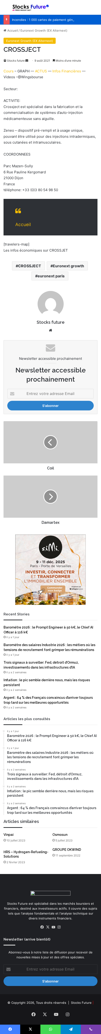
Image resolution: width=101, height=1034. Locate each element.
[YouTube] (53, 927)
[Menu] (6, 9)
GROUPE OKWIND (66, 850)
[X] (47, 927)
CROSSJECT (29, 266)
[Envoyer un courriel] (26, 60)
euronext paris (51, 276)
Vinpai (9, 835)
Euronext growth (68, 266)
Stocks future (16, 60)
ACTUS (41, 71)
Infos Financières (66, 71)
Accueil (12, 30)
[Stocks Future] (30, 7)
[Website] (50, 330)
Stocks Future (81, 1002)
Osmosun (59, 835)
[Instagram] (59, 927)
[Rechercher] (95, 9)
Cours (9, 71)
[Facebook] (42, 927)
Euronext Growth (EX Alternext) (43, 30)
